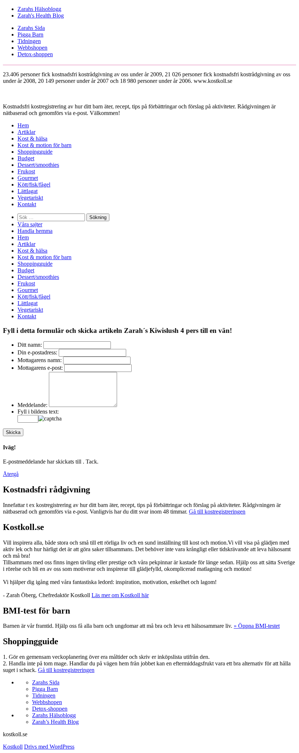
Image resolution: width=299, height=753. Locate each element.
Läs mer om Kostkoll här (120, 595)
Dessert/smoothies (38, 165)
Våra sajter (30, 224)
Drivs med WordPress (49, 747)
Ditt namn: (30, 345)
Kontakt (27, 204)
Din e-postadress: (37, 352)
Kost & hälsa (32, 138)
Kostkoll (13, 747)
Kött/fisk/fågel (34, 184)
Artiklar (26, 132)
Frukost (26, 171)
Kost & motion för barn (44, 145)
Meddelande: (32, 405)
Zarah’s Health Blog (55, 722)
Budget (26, 158)
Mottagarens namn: (40, 360)
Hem (23, 125)
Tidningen (29, 41)
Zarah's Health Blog (41, 15)
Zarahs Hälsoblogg (39, 9)
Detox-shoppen (35, 54)
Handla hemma (35, 231)
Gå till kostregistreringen (217, 511)
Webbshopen (32, 48)
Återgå (11, 474)
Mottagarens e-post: (40, 368)
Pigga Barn (30, 34)
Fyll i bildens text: (38, 411)
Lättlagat (28, 191)
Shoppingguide (35, 152)
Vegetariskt (30, 198)
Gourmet (28, 178)
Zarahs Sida (31, 28)
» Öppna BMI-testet (257, 626)
